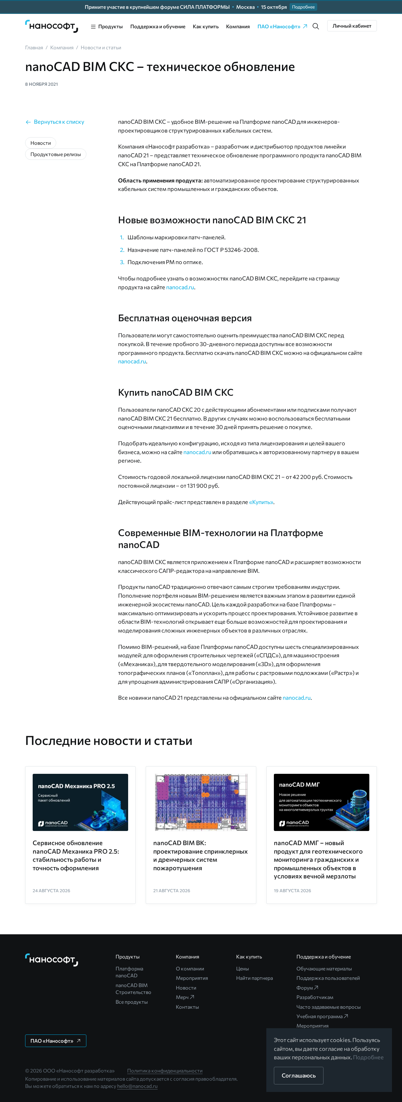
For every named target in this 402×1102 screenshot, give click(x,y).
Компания (238, 26)
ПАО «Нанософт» (279, 26)
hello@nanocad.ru (137, 1086)
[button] (316, 26)
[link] (52, 26)
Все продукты (132, 1002)
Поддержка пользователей (328, 978)
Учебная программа (319, 1016)
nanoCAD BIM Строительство (133, 988)
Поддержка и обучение (157, 26)
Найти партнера (254, 978)
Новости (186, 988)
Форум (304, 988)
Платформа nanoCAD (129, 971)
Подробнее (368, 1057)
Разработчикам (314, 997)
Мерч (182, 997)
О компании (190, 968)
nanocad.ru (180, 287)
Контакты (187, 1007)
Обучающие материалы (324, 968)
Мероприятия (192, 978)
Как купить (206, 26)
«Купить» (261, 501)
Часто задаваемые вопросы (328, 1007)
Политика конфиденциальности (165, 1070)
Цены (242, 968)
